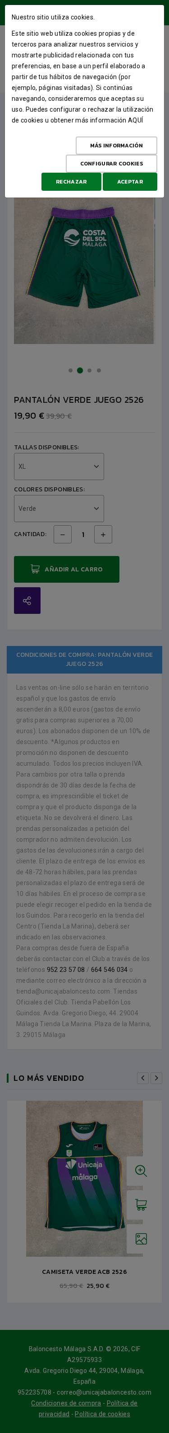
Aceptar (130, 182)
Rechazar (71, 182)
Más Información (116, 145)
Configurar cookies (111, 164)
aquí (135, 120)
